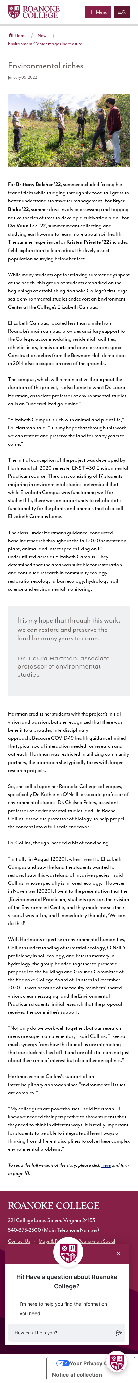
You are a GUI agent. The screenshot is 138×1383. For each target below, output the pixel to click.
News (43, 35)
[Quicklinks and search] (122, 12)
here (106, 1165)
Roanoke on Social (96, 1241)
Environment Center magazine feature (45, 44)
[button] (66, 1333)
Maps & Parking (54, 1241)
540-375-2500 (24, 1230)
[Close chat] (118, 1253)
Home (21, 35)
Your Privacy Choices (97, 1363)
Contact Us (19, 1241)
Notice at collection (77, 1374)
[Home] (34, 12)
